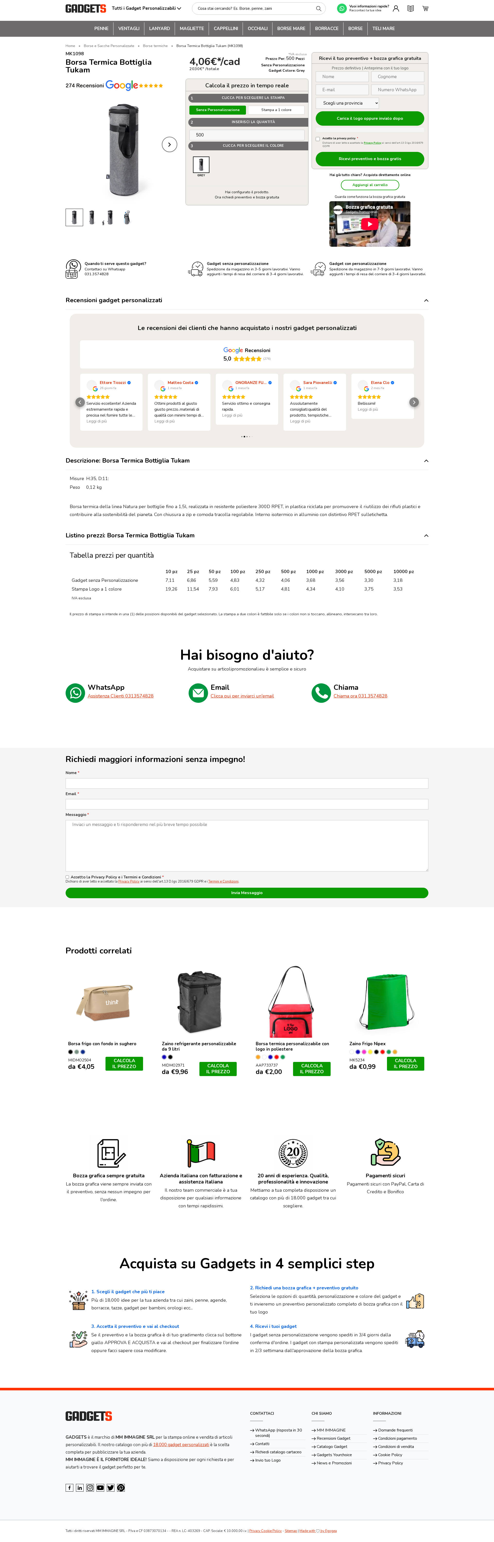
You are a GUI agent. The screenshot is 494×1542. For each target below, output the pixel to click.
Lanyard (159, 29)
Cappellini (226, 29)
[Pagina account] (396, 8)
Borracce (327, 29)
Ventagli (128, 29)
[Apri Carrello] (425, 8)
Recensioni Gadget (333, 1438)
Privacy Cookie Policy (265, 1531)
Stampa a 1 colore (276, 109)
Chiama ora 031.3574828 (360, 696)
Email (72, 794)
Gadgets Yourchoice (334, 1455)
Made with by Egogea (318, 1531)
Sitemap (291, 1531)
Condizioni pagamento (397, 1438)
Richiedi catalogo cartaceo (278, 1452)
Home (70, 45)
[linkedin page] (80, 1488)
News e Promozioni (334, 1463)
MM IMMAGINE (331, 1430)
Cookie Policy (390, 1455)
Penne (101, 29)
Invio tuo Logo (268, 1460)
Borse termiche (155, 45)
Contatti (262, 1444)
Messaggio (77, 814)
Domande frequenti (395, 1430)
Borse (355, 29)
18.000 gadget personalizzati (181, 1445)
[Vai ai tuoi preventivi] (411, 8)
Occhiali (258, 29)
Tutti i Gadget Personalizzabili (144, 8)
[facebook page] (69, 1488)
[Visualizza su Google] (91, 385)
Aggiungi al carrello (370, 184)
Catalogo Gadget (332, 1446)
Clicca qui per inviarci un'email (242, 696)
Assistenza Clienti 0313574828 (121, 696)
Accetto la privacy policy (340, 138)
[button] (80, 402)
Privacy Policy (372, 143)
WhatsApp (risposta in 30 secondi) (278, 1432)
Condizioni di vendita (396, 1446)
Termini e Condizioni (223, 881)
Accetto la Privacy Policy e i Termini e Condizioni (117, 877)
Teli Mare (384, 29)
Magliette (192, 29)
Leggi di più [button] (96, 421)
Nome (73, 772)
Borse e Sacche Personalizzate (109, 45)
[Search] (318, 8)
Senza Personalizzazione (218, 109)
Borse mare (291, 29)
